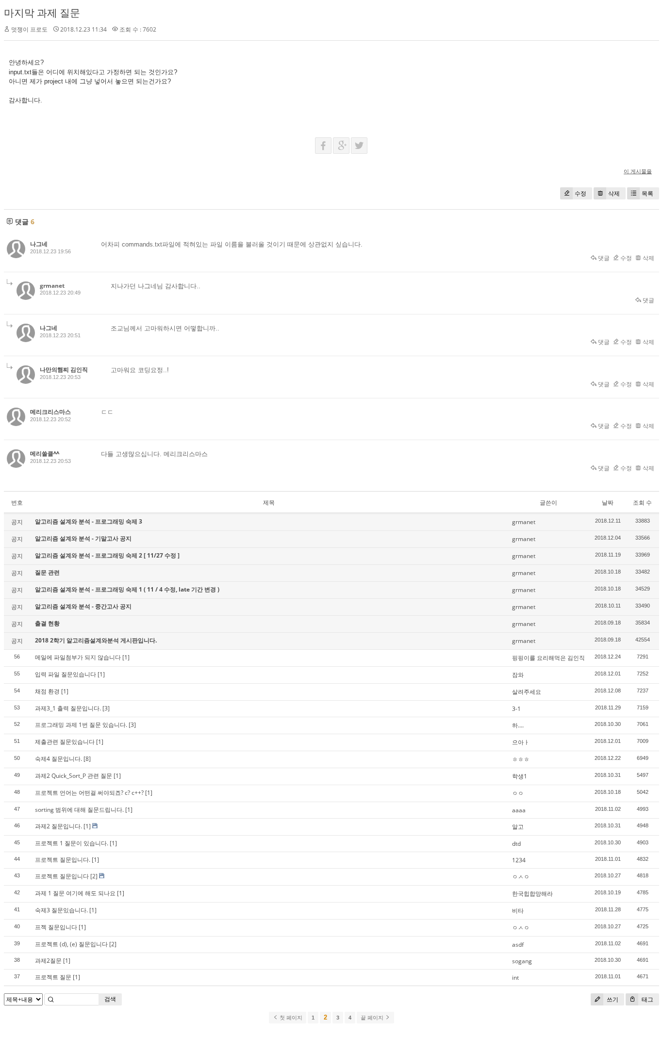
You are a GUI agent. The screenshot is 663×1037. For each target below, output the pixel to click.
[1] (126, 657)
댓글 (603, 258)
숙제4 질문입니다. (58, 759)
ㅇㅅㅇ (521, 876)
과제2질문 (48, 960)
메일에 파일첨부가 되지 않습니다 (78, 657)
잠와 (518, 675)
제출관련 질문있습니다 (65, 742)
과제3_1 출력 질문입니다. (68, 708)
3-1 (516, 709)
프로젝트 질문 (53, 977)
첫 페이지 (290, 1018)
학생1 (519, 776)
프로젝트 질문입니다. (62, 860)
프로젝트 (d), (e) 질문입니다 (71, 944)
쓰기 (611, 999)
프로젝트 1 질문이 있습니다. (71, 843)
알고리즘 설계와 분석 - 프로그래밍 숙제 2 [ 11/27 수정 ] (107, 555)
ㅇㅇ (518, 793)
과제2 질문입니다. (58, 826)
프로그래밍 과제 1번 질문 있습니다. (81, 725)
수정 (580, 193)
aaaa (519, 810)
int (515, 977)
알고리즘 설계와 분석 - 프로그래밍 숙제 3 (88, 521)
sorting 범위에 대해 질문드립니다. (79, 810)
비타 (518, 910)
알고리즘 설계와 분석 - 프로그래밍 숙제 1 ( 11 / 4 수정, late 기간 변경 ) (127, 589)
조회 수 (642, 502)
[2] (94, 876)
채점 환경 (47, 691)
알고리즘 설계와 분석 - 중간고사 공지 (83, 606)
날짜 (607, 502)
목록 (647, 193)
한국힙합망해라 (532, 893)
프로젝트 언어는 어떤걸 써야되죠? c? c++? (89, 793)
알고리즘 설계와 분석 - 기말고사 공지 (83, 538)
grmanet (52, 285)
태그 (646, 999)
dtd (516, 843)
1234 (519, 860)
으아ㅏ (521, 742)
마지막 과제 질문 (42, 12)
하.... (518, 725)
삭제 (614, 193)
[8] (87, 759)
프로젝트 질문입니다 (62, 876)
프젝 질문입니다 (56, 927)
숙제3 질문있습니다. (61, 910)
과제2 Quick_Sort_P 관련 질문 (73, 776)
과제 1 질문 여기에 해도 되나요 (75, 893)
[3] (106, 708)
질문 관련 (47, 572)
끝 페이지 (373, 1018)
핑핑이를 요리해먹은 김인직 (548, 658)
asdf (518, 944)
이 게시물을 (638, 171)
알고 (518, 827)
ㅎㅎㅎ (521, 759)
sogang (522, 961)
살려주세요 (526, 692)
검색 (110, 999)
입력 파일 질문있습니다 (65, 674)
